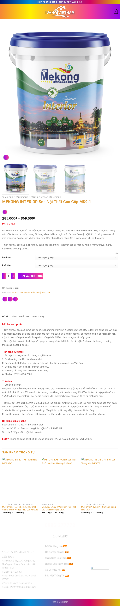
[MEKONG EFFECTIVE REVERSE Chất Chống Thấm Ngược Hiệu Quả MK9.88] (20, 480)
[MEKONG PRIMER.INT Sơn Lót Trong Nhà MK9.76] (99, 480)
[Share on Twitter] (10, 299)
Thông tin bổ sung (20, 317)
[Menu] (4, 11)
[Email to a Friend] (15, 299)
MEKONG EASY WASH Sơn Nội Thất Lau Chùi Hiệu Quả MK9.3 (59, 508)
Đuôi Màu (6, 265)
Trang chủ (7, 197)
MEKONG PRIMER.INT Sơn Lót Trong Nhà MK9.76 (98, 508)
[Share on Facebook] (4, 299)
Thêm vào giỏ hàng (30, 276)
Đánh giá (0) (38, 317)
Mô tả (5, 317)
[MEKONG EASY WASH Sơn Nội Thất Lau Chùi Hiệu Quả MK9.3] (60, 480)
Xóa (116, 253)
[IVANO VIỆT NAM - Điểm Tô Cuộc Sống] (60, 11)
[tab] (5, 317)
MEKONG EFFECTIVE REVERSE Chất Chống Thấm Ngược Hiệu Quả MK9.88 (20, 508)
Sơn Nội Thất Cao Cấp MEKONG (46, 197)
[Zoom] (6, 157)
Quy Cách (6, 257)
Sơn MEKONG (22, 197)
